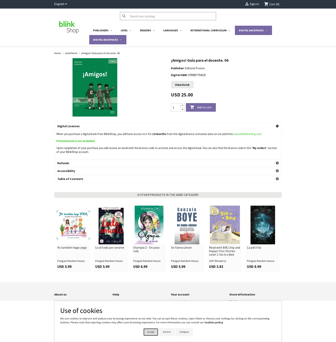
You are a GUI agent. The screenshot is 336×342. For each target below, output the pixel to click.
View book (182, 85)
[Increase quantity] (182, 105)
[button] (168, 126)
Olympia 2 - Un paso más (146, 249)
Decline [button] (167, 331)
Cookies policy (213, 322)
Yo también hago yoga (72, 247)
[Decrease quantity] (182, 109)
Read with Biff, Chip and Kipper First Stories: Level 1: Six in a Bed (224, 251)
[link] (73, 239)
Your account (180, 294)
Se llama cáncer (181, 247)
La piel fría (254, 247)
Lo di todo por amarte (109, 247)
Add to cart (201, 107)
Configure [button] (184, 331)
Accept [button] (150, 331)
